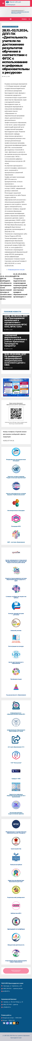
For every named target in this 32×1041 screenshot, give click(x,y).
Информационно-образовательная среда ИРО (16, 713)
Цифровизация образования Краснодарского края (16, 730)
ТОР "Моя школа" (16, 763)
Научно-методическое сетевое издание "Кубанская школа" (16, 494)
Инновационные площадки (16, 510)
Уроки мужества (16, 849)
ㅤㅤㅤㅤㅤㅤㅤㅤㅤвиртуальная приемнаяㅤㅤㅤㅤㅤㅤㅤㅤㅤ (16, 971)
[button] (25, 19)
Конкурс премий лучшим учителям (16, 614)
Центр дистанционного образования (16, 662)
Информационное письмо (16, 269)
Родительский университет (16, 897)
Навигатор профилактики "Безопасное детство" (16, 881)
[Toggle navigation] (3, 3)
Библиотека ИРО (16, 913)
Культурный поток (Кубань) (16, 929)
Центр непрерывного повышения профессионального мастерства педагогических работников (16, 561)
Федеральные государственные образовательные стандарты (16, 832)
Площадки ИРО (16, 526)
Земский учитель (16, 630)
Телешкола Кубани (16, 864)
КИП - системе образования (16, 542)
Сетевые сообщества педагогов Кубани (16, 597)
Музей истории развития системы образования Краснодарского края (16, 579)
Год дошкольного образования (16, 695)
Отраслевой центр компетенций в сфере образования (16, 961)
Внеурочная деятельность (16, 945)
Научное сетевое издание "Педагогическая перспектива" (16, 477)
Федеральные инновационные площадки (16, 460)
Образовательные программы (10, 26)
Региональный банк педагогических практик (16, 813)
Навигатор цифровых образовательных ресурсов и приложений (16, 796)
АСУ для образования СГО (16, 747)
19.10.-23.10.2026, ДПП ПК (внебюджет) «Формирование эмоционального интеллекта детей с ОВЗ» (15, 359)
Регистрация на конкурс (16, 646)
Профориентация (16, 679)
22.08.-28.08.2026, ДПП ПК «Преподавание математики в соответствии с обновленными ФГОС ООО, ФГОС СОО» (15, 321)
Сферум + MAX (16, 778)
